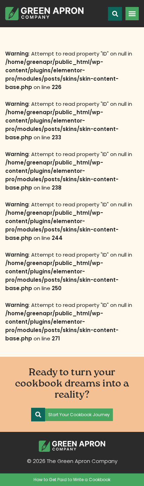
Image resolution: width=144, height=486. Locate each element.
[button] (132, 13)
